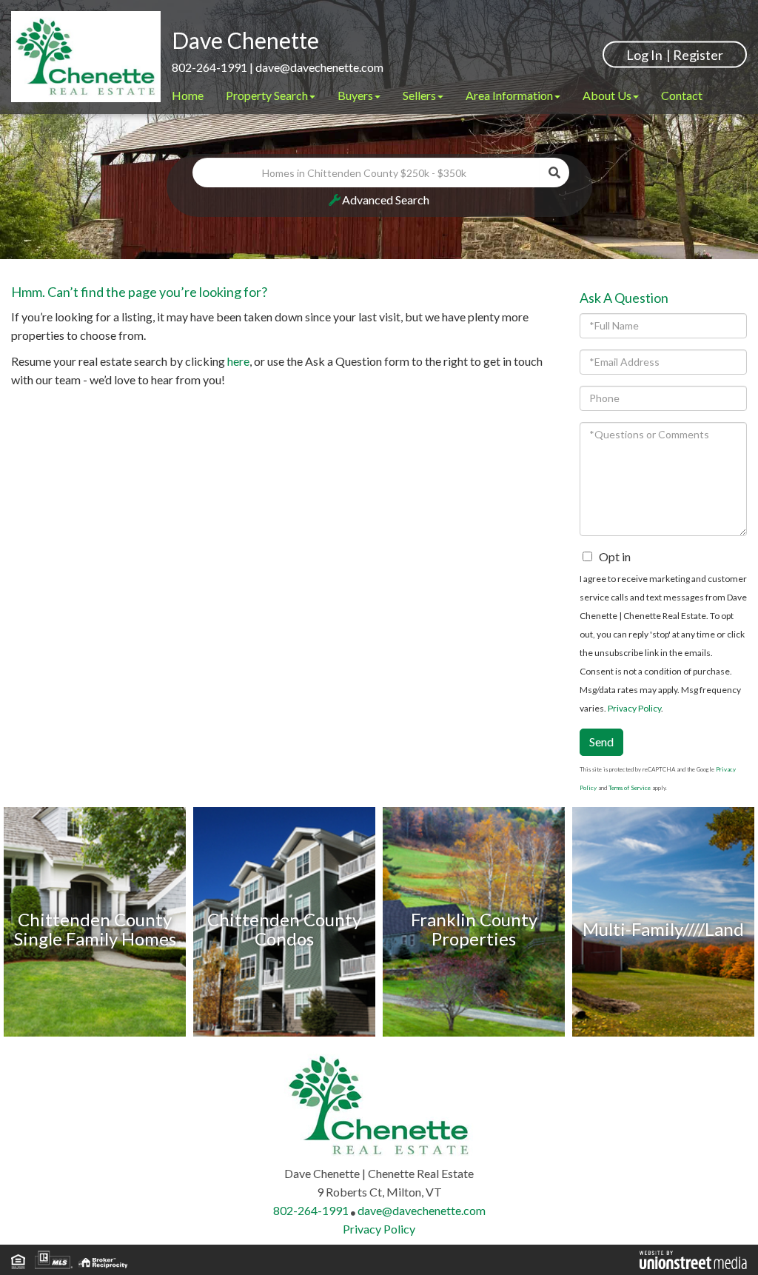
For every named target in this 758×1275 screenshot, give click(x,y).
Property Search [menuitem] (267, 95)
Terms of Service (629, 788)
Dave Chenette (245, 40)
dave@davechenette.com (319, 67)
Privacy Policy (634, 708)
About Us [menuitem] (607, 95)
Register (698, 54)
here (238, 361)
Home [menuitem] (188, 95)
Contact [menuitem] (681, 95)
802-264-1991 (209, 67)
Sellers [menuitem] (419, 95)
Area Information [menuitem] (509, 95)
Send (601, 741)
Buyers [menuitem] (355, 95)
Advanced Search (385, 200)
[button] (554, 172)
